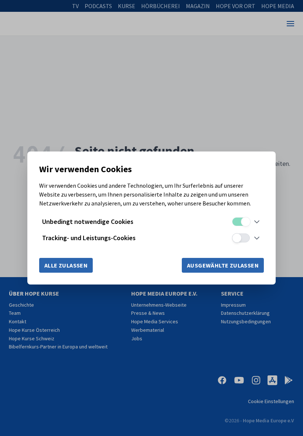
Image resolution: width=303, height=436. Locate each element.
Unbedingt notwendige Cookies (87, 221)
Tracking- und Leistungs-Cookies (89, 238)
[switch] (241, 221)
